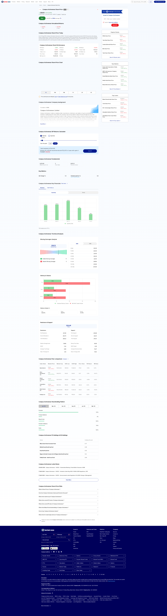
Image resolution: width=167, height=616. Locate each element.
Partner (40, 1)
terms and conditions (113, 22)
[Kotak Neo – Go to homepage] (5, 2)
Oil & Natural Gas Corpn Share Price (109, 116)
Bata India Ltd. (43, 368)
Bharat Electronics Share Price (110, 84)
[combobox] (139, 2)
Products (13, 1)
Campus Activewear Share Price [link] (54, 5)
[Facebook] (61, 551)
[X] (51, 551)
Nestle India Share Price (108, 80)
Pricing (23, 1)
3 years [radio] (55, 143)
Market (32, 1)
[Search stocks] (132, 1)
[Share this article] (97, 9)
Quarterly (52, 135)
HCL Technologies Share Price (109, 107)
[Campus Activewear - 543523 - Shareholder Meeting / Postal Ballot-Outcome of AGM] (68, 468)
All (103, 574)
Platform (18, 1)
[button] (160, 2)
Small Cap (64, 14)
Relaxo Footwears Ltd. (42, 379)
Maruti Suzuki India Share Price (110, 99)
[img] (68, 76)
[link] (48, 534)
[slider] (42, 140)
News (49, 1)
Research (28, 1)
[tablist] (68, 92)
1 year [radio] (50, 143)
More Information (45, 605)
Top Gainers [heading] (115, 64)
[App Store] (54, 548)
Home (40, 5)
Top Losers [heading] (115, 95)
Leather (59, 14)
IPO (52, 1)
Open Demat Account (62, 96)
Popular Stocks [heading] (115, 32)
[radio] (41, 136)
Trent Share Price (107, 103)
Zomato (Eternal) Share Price (109, 44)
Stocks (44, 5)
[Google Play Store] (45, 548)
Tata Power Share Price (108, 53)
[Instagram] (56, 551)
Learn (36, 1)
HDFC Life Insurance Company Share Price (109, 72)
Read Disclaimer (111, 581)
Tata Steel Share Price (108, 40)
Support (45, 1)
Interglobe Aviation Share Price (110, 112)
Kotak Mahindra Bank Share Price (110, 76)
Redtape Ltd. (42, 394)
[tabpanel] (68, 210)
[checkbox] (103, 22)
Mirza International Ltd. (42, 373)
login (56, 96)
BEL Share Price (106, 48)
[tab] (45, 92)
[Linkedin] (59, 551)
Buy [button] (42, 18)
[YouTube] (54, 551)
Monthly (44, 135)
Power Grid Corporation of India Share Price (110, 67)
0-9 (101, 574)
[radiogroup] (68, 136)
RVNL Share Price (107, 36)
